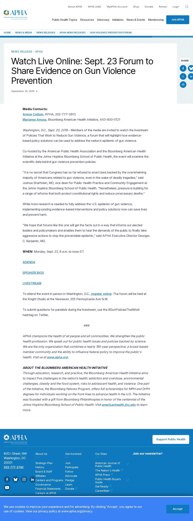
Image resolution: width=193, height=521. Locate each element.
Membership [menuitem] (156, 19)
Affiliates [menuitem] (40, 475)
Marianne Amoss (34, 119)
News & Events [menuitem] (136, 19)
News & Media (23, 32)
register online (101, 294)
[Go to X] (183, 76)
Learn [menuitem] (68, 484)
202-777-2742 (14, 467)
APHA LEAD (94, 6)
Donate (149, 6)
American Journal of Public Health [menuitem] (107, 465)
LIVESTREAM (32, 283)
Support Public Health (170, 439)
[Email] (183, 84)
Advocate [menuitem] (71, 475)
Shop (136, 6)
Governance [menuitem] (43, 484)
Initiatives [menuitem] (118, 19)
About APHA (75, 6)
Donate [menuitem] (69, 488)
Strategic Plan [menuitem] (44, 463)
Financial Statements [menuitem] (48, 488)
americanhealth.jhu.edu (119, 405)
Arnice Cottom (33, 114)
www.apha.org (57, 357)
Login (176, 6)
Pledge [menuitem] (69, 480)
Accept (177, 508)
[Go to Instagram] (24, 479)
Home (7, 32)
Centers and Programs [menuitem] (49, 480)
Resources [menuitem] (87, 19)
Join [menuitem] (67, 463)
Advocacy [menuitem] (103, 19)
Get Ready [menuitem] (101, 486)
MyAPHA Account (117, 6)
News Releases (45, 32)
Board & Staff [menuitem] (43, 471)
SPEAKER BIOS (33, 273)
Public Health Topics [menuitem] (64, 19)
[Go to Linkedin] (32, 479)
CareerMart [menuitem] (102, 490)
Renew (163, 6)
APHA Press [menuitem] (102, 474)
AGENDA (29, 262)
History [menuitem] (39, 467)
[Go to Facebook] (183, 68)
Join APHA (177, 19)
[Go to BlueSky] (15, 479)
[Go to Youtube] (7, 487)
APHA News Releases (73, 32)
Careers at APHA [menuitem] (45, 493)
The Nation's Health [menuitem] (107, 470)
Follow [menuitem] (69, 471)
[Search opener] (187, 7)
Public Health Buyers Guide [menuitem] (108, 481)
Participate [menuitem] (71, 467)
